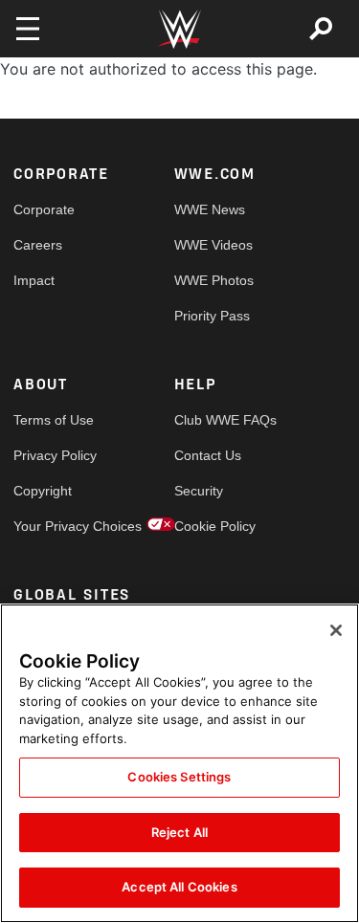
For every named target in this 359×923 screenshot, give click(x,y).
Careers (37, 245)
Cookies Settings (179, 776)
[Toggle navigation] (28, 29)
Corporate (44, 209)
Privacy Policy (53, 455)
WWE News (209, 209)
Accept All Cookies (179, 886)
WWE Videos (213, 245)
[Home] (180, 29)
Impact (34, 280)
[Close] (336, 630)
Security (198, 490)
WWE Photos (214, 280)
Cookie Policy (214, 526)
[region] (179, 763)
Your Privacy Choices (53, 526)
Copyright (42, 490)
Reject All (179, 832)
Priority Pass (212, 315)
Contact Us (207, 455)
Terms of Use (53, 420)
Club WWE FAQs (214, 420)
